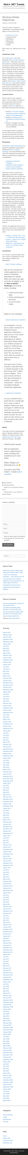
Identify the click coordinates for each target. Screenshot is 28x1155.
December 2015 (7, 863)
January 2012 (7, 945)
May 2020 (6, 765)
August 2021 (7, 731)
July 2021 (6, 733)
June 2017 (6, 838)
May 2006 (6, 1096)
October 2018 (7, 804)
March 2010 (6, 993)
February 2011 (7, 968)
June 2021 (6, 735)
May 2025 (6, 648)
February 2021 (7, 744)
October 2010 (7, 977)
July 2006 (6, 1091)
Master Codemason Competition (15, 320)
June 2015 (6, 872)
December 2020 (8, 749)
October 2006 (7, 1084)
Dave (10, 83)
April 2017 (6, 842)
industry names (16, 81)
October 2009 (7, 1004)
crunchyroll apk (7, 612)
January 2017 (7, 847)
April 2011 (6, 963)
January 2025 (7, 657)
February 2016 (7, 858)
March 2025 (6, 653)
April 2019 (6, 792)
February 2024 (7, 678)
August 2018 (7, 808)
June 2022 (6, 714)
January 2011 (7, 970)
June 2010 (6, 986)
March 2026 (6, 632)
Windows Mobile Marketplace (14, 146)
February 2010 (7, 995)
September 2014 (8, 890)
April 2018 (6, 817)
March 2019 (6, 794)
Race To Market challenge (14, 264)
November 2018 (8, 801)
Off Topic (5, 1121)
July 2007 (6, 1064)
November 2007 (8, 1055)
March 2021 (6, 742)
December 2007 (8, 1052)
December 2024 (8, 660)
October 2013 (7, 913)
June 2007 (6, 1066)
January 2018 (7, 824)
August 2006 (7, 1089)
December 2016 (8, 849)
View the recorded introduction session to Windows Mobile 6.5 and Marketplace (16, 113)
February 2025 (7, 655)
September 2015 (8, 865)
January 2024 (7, 680)
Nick (6, 83)
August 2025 (7, 644)
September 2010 (8, 979)
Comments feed (8, 1140)
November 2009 (8, 1002)
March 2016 (6, 856)
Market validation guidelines (14, 169)
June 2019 (6, 788)
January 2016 (7, 861)
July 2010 (6, 984)
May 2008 (6, 1041)
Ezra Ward (6, 607)
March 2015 (6, 879)
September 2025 (8, 641)
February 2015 (7, 881)
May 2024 (6, 671)
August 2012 (7, 936)
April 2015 (6, 877)
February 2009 (7, 1023)
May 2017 (6, 840)
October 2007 (7, 1057)
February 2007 (7, 1075)
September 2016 (8, 854)
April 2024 (6, 673)
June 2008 (6, 1039)
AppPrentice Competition (13, 393)
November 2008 (8, 1030)
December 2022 (8, 708)
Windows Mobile (9, 485)
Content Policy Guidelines (13, 167)
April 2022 (6, 717)
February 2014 (7, 906)
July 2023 (6, 694)
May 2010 (6, 988)
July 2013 (6, 915)
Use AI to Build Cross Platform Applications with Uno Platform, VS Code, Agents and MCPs (13, 580)
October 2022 (7, 710)
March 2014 (6, 904)
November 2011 (7, 950)
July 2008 (6, 1036)
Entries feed (6, 1138)
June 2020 (6, 762)
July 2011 (6, 956)
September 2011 (8, 952)
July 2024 (6, 667)
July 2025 (6, 646)
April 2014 (6, 902)
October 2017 (7, 831)
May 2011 (6, 961)
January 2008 (7, 1050)
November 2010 (8, 975)
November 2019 (8, 778)
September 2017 (8, 833)
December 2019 (8, 776)
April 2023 (6, 701)
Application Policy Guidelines (14, 165)
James (23, 81)
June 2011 (6, 959)
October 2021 (7, 726)
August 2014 (7, 893)
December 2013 (8, 911)
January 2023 (7, 705)
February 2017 (7, 845)
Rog (3, 83)
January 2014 (7, 909)
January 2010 (7, 998)
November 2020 (8, 751)
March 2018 (6, 819)
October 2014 (7, 888)
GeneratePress (14, 1152)
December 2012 (7, 929)
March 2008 (6, 1046)
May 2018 (6, 815)
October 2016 (7, 851)
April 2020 (6, 767)
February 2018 (7, 822)
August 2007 (7, 1061)
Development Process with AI (12, 585)
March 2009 (6, 1020)
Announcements (8, 1115)
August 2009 (7, 1009)
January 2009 (7, 1025)
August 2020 (7, 758)
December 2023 (8, 683)
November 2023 (8, 685)
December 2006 (8, 1080)
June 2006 (6, 1093)
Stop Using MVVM (13, 616)
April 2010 (6, 991)
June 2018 (6, 813)
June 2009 (6, 1014)
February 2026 (7, 635)
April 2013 (6, 920)
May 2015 (6, 874)
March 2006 (6, 1100)
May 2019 (6, 790)
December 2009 (8, 1000)
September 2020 (8, 756)
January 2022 (7, 721)
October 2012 (7, 934)
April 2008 (6, 1043)
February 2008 (7, 1048)
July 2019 (6, 785)
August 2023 (7, 692)
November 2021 (8, 724)
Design (5, 1117)
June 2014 (6, 897)
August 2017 (7, 836)
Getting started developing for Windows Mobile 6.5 (15, 119)
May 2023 (6, 699)
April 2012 (6, 938)
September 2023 (8, 689)
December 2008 (8, 1027)
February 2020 (7, 772)
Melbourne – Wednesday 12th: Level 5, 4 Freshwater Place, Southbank (15, 245)
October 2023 (7, 687)
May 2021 (6, 737)
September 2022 (8, 712)
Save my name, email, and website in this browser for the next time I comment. (14, 538)
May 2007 (6, 1068)
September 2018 (8, 806)
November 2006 (8, 1082)
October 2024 (7, 662)
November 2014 (8, 886)
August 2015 (7, 867)
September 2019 (8, 781)
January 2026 (7, 637)
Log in (5, 1136)
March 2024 (6, 676)
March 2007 (6, 1073)
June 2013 (6, 918)
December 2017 (7, 826)
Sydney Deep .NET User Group (11, 437)
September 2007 (8, 1059)
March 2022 (6, 719)
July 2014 (6, 895)
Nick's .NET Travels (14, 4)
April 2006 (6, 1098)
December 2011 (7, 947)
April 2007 (6, 1071)
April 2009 (6, 1018)
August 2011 (6, 954)
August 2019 (7, 783)
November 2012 (8, 931)
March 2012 (6, 941)
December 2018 (7, 799)
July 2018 (6, 810)
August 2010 (7, 982)
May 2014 (6, 899)
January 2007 (7, 1078)
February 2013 (7, 925)
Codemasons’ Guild (12, 35)
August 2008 (7, 1034)
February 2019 (7, 797)
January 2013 (7, 927)
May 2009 (6, 1016)
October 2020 (7, 753)
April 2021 (6, 740)
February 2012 (7, 943)
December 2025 (8, 639)
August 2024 (7, 664)
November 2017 (8, 829)
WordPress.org (7, 1143)
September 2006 (8, 1087)
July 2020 (6, 760)
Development (8, 483)
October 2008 (7, 1032)
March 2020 (6, 769)
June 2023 (6, 696)
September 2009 (8, 1007)
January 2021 (7, 746)
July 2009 (6, 1011)
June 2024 (6, 669)
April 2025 (6, 651)
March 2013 (6, 922)
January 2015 (7, 883)
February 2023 (7, 703)
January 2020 (7, 774)
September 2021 (8, 728)
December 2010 (8, 972)
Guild (14, 106)
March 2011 (6, 966)
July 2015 (6, 870)
